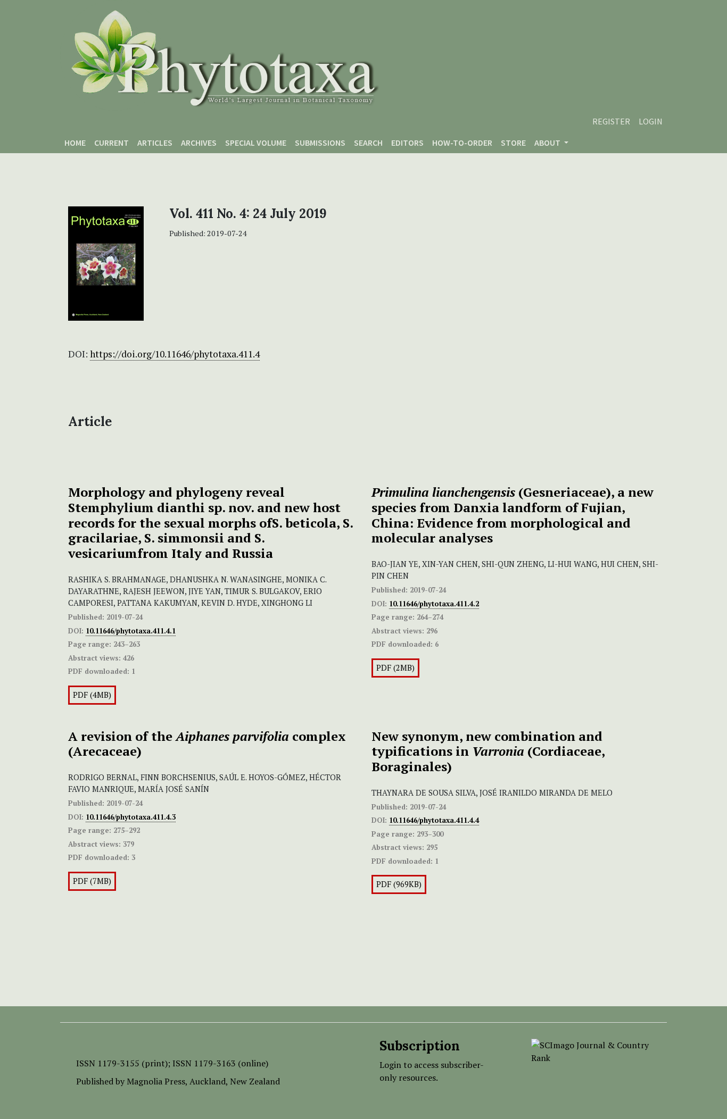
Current (111, 142)
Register (611, 121)
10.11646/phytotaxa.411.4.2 (434, 603)
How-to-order (462, 142)
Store (513, 142)
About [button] (548, 142)
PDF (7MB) (92, 881)
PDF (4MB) (92, 695)
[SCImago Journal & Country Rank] (591, 1050)
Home (75, 142)
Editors (407, 142)
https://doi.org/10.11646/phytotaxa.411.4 (175, 354)
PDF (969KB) (399, 884)
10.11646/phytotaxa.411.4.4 (434, 820)
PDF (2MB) (395, 668)
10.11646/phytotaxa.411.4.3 (131, 817)
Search (368, 142)
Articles (154, 142)
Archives (199, 142)
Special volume (255, 142)
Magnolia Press (156, 1081)
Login (651, 121)
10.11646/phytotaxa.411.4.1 (131, 631)
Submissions (320, 142)
